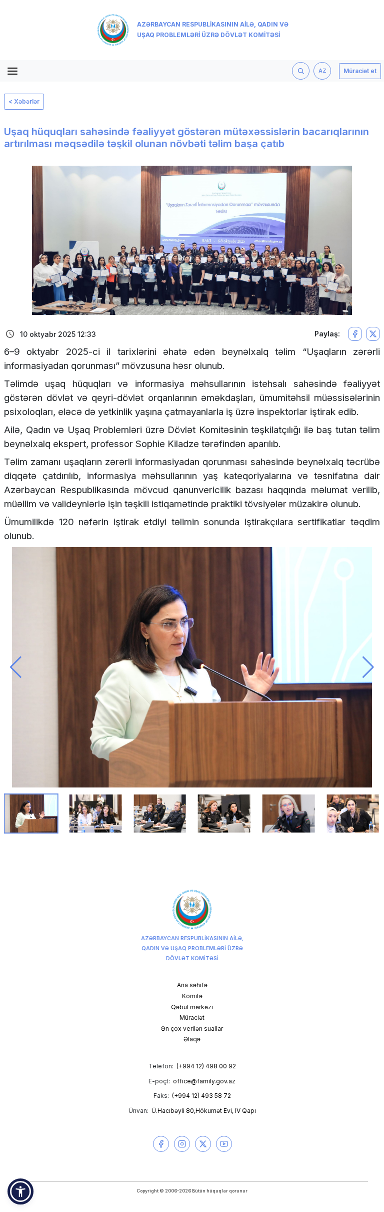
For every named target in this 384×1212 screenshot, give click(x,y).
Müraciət (192, 1017)
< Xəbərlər (24, 101)
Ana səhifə (192, 985)
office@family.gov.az (204, 1081)
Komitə (192, 996)
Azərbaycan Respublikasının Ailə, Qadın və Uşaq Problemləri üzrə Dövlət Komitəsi (212, 30)
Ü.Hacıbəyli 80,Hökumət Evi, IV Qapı (204, 1110)
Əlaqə (192, 1039)
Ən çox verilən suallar (192, 1028)
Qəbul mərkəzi (192, 1007)
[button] (15, 667)
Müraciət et (360, 71)
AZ (322, 71)
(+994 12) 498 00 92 (206, 1066)
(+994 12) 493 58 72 (201, 1095)
